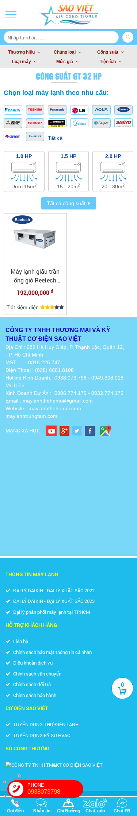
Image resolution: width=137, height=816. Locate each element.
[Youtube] (51, 431)
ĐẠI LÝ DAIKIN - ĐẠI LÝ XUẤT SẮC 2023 (53, 601)
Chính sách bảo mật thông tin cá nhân (52, 652)
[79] (35, 239)
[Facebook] (90, 431)
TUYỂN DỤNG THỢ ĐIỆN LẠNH (45, 724)
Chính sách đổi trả (31, 684)
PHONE (43, 788)
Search (127, 37)
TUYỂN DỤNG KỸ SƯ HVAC (41, 735)
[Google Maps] (105, 431)
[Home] (68, 14)
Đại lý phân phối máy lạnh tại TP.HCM (51, 612)
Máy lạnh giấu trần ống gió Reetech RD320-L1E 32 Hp (35, 276)
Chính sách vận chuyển (36, 673)
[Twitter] (77, 431)
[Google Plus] (64, 431)
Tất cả (55, 138)
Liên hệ (20, 641)
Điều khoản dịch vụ (32, 662)
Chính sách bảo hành (34, 695)
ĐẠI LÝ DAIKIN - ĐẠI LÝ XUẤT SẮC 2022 (53, 590)
